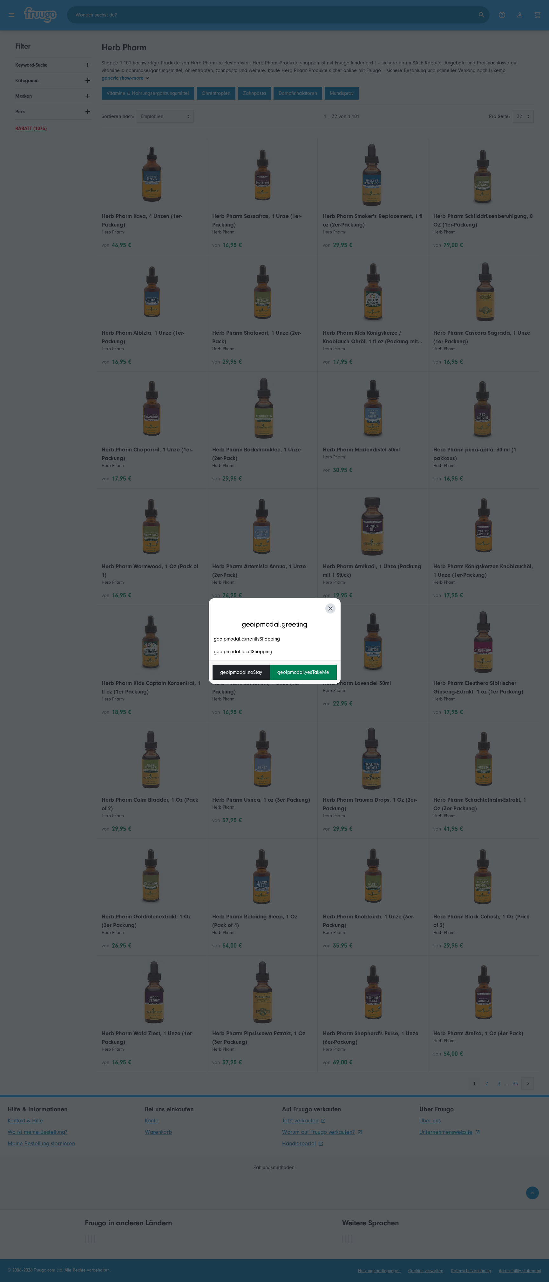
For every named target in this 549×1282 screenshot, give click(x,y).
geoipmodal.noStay (241, 672)
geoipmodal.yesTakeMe (303, 672)
